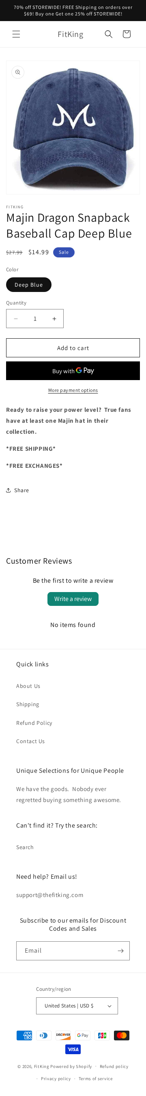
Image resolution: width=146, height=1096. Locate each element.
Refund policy (114, 1066)
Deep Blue (29, 284)
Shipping (27, 704)
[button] (16, 34)
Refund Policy (34, 722)
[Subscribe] (120, 950)
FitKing (41, 1066)
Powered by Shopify (71, 1066)
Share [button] (21, 490)
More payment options (73, 390)
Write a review (73, 598)
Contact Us (30, 741)
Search (25, 847)
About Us (28, 686)
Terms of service (96, 1078)
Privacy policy (56, 1078)
